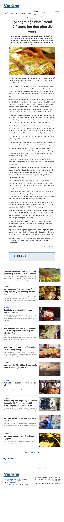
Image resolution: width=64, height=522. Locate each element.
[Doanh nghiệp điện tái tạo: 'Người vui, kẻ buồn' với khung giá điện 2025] (49, 369)
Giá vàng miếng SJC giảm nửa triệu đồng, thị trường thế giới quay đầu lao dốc (19, 291)
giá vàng (32, 240)
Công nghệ (29, 12)
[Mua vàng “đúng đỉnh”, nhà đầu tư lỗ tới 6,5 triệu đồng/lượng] (49, 351)
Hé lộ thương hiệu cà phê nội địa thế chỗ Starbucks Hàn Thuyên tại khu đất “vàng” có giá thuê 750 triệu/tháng (20, 403)
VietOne (12, 6)
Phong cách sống (36, 13)
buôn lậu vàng (13, 242)
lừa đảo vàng (19, 238)
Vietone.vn (43, 483)
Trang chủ (6, 12)
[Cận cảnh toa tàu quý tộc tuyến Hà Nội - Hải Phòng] (49, 387)
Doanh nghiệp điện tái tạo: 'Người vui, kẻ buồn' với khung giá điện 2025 (20, 366)
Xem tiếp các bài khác (32, 452)
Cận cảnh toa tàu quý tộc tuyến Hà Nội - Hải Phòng (20, 384)
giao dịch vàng (24, 240)
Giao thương (23, 12)
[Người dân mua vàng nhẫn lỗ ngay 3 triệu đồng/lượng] (49, 314)
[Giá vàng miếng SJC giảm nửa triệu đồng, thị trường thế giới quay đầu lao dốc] (49, 293)
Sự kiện (12, 12)
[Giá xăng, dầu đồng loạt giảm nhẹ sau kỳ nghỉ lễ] (49, 422)
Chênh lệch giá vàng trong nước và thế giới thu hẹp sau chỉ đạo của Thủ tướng (20, 272)
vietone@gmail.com (11, 482)
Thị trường (26, 18)
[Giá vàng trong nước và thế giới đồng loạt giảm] (49, 440)
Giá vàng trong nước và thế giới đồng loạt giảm (19, 437)
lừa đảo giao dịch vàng (43, 238)
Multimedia (45, 13)
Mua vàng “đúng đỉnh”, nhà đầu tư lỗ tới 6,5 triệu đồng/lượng (20, 348)
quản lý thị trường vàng (42, 240)
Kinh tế (17, 12)
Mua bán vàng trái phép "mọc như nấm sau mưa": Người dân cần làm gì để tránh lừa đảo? (20, 330)
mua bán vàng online (30, 238)
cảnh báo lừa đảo (14, 240)
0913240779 (20, 480)
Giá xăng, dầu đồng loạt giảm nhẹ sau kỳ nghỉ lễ (20, 419)
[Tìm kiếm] (54, 14)
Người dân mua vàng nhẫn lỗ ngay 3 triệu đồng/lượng (19, 311)
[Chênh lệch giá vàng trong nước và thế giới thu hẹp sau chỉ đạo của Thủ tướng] (49, 275)
